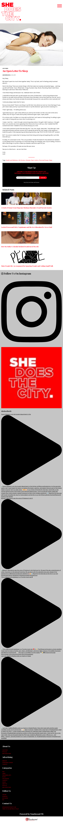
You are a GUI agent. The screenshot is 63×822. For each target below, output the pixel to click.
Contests (4, 764)
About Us (4, 784)
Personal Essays (43, 160)
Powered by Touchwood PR (31, 814)
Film (3, 771)
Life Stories (5, 68)
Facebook (4, 796)
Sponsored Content (7, 762)
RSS (3, 799)
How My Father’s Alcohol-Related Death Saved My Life (20, 247)
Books (4, 777)
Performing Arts (6, 775)
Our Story (5, 750)
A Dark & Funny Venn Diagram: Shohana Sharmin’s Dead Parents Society (26, 208)
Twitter (4, 794)
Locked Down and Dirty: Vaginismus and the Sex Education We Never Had (26, 227)
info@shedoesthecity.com (9, 807)
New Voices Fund (6, 753)
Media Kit (4, 761)
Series (4, 773)
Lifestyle (27, 160)
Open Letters (34, 160)
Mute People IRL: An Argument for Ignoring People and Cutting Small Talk (27, 266)
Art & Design (5, 778)
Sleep (50, 160)
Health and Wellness (12, 160)
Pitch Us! (4, 752)
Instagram (5, 798)
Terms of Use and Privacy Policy (10, 809)
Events (4, 782)
